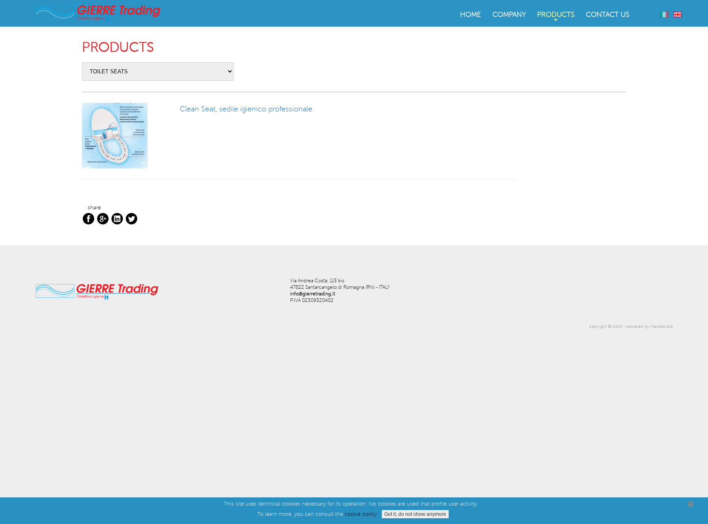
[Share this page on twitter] (131, 218)
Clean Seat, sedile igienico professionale (246, 109)
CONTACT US (607, 14)
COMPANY (509, 14)
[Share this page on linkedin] (117, 218)
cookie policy (361, 514)
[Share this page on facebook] (88, 218)
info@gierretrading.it (312, 294)
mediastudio (661, 326)
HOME (470, 14)
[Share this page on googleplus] (102, 218)
